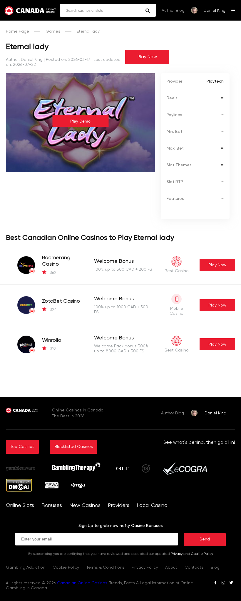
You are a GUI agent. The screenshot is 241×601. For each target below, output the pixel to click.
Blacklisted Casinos (73, 447)
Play (217, 265)
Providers (118, 505)
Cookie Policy (202, 554)
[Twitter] (231, 583)
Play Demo (80, 121)
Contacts (194, 567)
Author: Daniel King (24, 60)
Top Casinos (22, 447)
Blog (215, 567)
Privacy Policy (145, 567)
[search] (147, 11)
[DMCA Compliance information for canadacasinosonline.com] (19, 490)
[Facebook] (215, 583)
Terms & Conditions (105, 567)
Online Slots (20, 505)
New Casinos (85, 505)
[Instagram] (223, 583)
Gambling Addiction (25, 567)
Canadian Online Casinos (82, 583)
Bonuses (51, 505)
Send (205, 539)
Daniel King (214, 11)
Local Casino (152, 505)
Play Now (147, 57)
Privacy (177, 554)
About (171, 567)
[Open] (233, 10)
